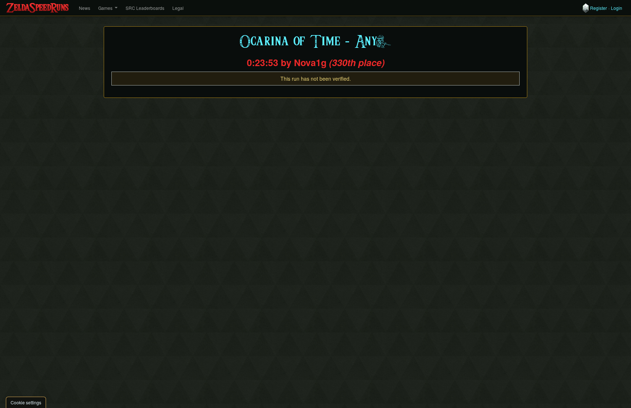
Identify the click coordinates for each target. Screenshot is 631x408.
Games (105, 8)
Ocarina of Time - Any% (315, 42)
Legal (178, 8)
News (84, 8)
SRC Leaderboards (145, 8)
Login (616, 8)
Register (598, 8)
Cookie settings (26, 402)
